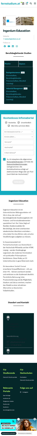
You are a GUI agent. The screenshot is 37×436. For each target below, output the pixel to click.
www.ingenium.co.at (12, 39)
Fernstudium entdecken (24, 433)
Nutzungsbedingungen (15, 162)
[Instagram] (17, 46)
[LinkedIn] (13, 46)
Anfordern (18, 181)
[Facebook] (5, 46)
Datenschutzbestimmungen (17, 164)
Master (8, 63)
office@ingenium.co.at (17, 342)
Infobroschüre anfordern (9, 433)
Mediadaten (23, 377)
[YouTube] (9, 46)
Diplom (22, 64)
